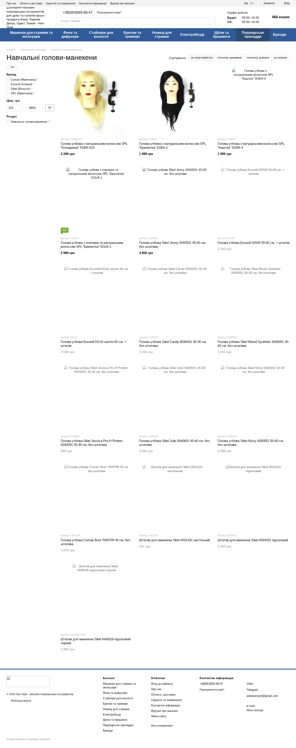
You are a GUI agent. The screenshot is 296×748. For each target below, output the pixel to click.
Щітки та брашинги (221, 34)
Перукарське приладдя (253, 34)
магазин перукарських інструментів (51, 694)
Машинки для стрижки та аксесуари (31, 34)
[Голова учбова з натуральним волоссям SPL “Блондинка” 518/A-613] (97, 101)
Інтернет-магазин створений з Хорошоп (28, 739)
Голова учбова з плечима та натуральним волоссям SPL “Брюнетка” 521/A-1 (92, 244)
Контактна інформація (93, 3)
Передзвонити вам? (109, 12)
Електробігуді (192, 34)
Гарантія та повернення (61, 3)
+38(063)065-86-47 (78, 12)
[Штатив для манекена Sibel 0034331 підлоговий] (253, 497)
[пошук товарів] (211, 20)
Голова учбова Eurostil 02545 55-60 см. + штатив (253, 242)
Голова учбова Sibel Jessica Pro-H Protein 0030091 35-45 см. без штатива (91, 443)
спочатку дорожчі (257, 57)
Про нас (11, 3)
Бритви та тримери (132, 34)
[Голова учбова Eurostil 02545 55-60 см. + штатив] (253, 200)
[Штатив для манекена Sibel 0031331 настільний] (175, 497)
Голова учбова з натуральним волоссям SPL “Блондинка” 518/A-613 (94, 145)
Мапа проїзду (255, 710)
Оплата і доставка (31, 3)
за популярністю (202, 57)
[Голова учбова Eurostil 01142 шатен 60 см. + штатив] (97, 299)
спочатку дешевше (229, 57)
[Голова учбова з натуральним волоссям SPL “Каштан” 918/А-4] (253, 101)
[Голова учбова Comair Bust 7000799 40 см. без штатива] (97, 497)
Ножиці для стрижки (162, 34)
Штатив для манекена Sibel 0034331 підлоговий (253, 540)
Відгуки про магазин (122, 3)
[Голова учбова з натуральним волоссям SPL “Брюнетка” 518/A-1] (175, 101)
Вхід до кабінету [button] (162, 683)
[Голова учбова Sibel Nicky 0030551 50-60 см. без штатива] (253, 398)
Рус (252, 3)
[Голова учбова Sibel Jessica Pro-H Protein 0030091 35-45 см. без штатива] (97, 398)
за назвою (280, 57)
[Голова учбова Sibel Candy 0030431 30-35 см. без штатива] (175, 299)
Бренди (279, 34)
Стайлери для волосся (101, 34)
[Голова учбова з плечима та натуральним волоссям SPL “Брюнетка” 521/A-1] (97, 200)
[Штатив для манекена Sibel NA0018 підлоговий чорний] (97, 596)
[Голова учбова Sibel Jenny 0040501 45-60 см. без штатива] (175, 200)
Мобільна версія (20, 700)
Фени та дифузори (70, 34)
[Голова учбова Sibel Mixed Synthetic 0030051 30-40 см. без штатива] (253, 299)
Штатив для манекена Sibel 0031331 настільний (174, 540)
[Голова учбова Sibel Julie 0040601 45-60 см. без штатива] (175, 398)
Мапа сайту (158, 716)
